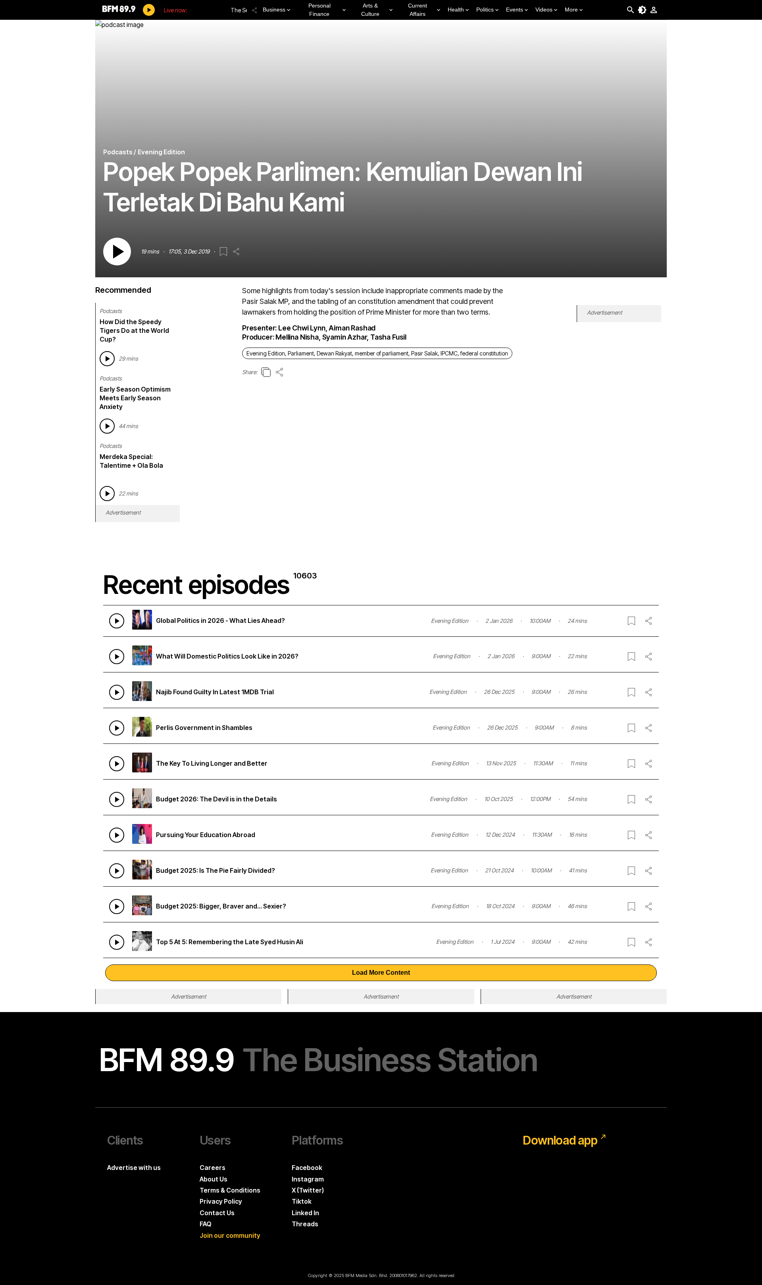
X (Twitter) (308, 1190)
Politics (485, 9)
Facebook (307, 1168)
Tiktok (302, 1201)
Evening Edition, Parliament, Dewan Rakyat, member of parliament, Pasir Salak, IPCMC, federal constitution (377, 353)
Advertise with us (134, 1168)
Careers (212, 1168)
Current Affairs (417, 9)
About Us (213, 1179)
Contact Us (217, 1213)
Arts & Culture (370, 9)
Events (514, 9)
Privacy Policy (221, 1201)
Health (456, 9)
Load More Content (381, 972)
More (571, 9)
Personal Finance (319, 9)
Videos (543, 9)
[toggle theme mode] (642, 10)
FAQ (206, 1224)
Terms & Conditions (230, 1190)
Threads (305, 1224)
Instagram (308, 1179)
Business (274, 9)
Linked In (305, 1213)
